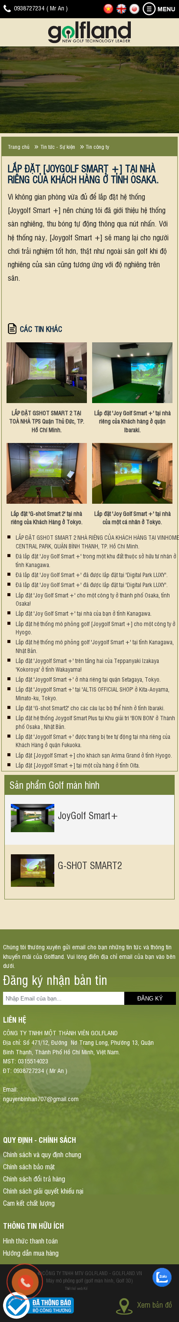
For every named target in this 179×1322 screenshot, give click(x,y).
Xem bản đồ (154, 1304)
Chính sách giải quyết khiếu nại (43, 1190)
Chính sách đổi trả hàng (34, 1178)
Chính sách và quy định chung (42, 1154)
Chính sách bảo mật (29, 1166)
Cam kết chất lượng (29, 1202)
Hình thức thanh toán (30, 1240)
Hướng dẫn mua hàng (31, 1252)
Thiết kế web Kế (76, 1288)
